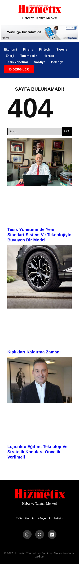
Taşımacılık (28, 56)
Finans (28, 49)
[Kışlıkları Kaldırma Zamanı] (39, 277)
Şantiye (39, 62)
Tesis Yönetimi (17, 62)
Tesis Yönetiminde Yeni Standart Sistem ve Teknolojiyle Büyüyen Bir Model (39, 234)
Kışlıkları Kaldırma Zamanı (34, 352)
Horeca (48, 56)
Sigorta (61, 49)
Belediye (57, 62)
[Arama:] (34, 131)
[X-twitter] (39, 534)
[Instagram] (27, 534)
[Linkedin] (52, 534)
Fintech (44, 49)
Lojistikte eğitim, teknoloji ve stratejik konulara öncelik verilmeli (37, 451)
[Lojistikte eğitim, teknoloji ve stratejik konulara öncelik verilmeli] (39, 380)
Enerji (10, 56)
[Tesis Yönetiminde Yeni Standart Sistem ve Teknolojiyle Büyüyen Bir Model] (39, 162)
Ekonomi (10, 49)
